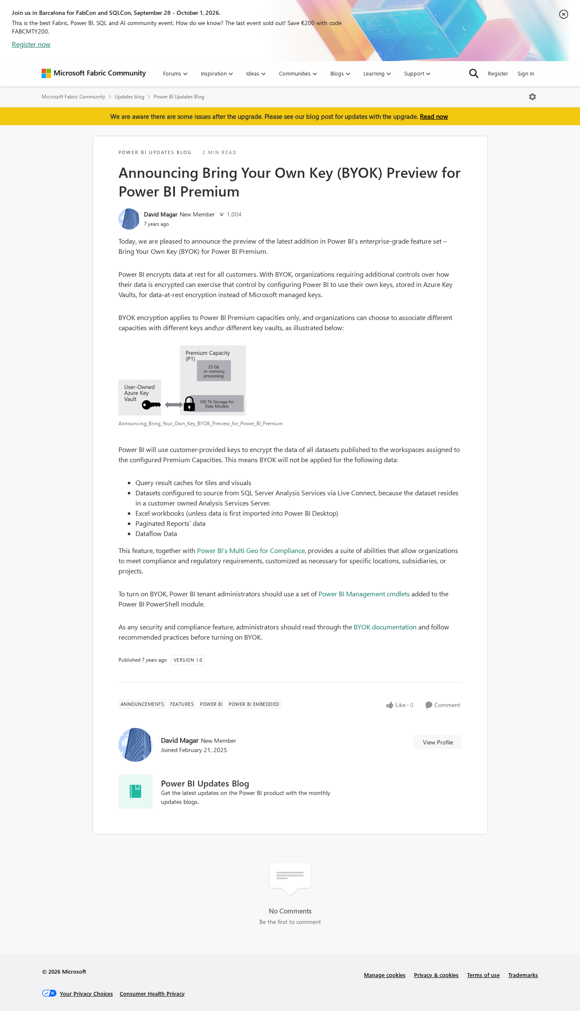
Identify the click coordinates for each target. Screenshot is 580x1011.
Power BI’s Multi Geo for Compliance (251, 550)
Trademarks (523, 974)
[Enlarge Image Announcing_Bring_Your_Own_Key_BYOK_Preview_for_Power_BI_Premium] (290, 380)
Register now (31, 43)
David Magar (160, 214)
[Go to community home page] (94, 73)
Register (498, 73)
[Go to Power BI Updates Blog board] (135, 792)
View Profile (438, 742)
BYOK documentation (385, 626)
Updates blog (129, 96)
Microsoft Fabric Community (73, 96)
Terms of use (483, 974)
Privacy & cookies (436, 974)
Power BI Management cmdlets (364, 593)
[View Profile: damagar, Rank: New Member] (129, 219)
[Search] (474, 73)
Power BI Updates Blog (179, 96)
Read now (434, 116)
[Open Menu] (532, 97)
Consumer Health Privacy (152, 993)
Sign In (526, 73)
